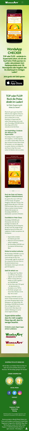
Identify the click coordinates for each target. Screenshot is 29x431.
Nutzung (14, 411)
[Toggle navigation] (22, 2)
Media (17, 407)
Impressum (12, 407)
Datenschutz (14, 409)
